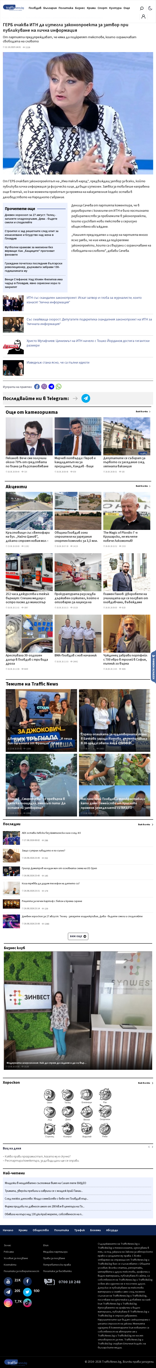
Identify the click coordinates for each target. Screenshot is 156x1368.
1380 (46, 924)
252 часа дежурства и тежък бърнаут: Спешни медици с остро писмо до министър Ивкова (27, 598)
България (50, 8)
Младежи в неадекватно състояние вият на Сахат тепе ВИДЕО (45, 1183)
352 (46, 858)
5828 (123, 607)
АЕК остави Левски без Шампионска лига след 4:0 (51, 833)
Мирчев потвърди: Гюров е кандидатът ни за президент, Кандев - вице (75, 462)
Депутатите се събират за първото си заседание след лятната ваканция (124, 462)
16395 (101, 813)
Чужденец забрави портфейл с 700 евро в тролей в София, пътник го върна (125, 660)
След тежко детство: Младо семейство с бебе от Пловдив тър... (46, 1199)
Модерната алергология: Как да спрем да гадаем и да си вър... (47, 1063)
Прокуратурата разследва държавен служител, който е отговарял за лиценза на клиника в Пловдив (77, 598)
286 (46, 840)
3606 (123, 669)
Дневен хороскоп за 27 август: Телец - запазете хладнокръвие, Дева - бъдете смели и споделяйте (82, 916)
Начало (8, 1230)
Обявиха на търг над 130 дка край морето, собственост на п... (44, 1214)
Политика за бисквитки (57, 1271)
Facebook (37, 386)
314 (25, 471)
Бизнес (80, 8)
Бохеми (95, 1230)
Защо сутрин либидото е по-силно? (43, 851)
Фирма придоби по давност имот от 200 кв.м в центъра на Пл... (44, 1207)
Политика (66, 8)
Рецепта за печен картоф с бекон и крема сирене (52, 901)
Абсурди (112, 1230)
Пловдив (35, 8)
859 (74, 471)
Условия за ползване (16, 1258)
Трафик (79, 1230)
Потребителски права (57, 1265)
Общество (41, 1230)
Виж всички (142, 411)
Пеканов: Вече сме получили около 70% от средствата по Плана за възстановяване (27, 462)
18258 (26, 1066)
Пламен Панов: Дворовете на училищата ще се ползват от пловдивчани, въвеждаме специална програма (125, 598)
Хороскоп (11, 1082)
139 (46, 908)
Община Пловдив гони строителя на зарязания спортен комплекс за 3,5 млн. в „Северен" (76, 537)
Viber (44, 386)
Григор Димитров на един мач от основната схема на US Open (59, 868)
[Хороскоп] (78, 1137)
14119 (75, 546)
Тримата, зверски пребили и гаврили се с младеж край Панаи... (44, 1191)
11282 (26, 546)
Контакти (10, 1265)
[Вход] (143, 18)
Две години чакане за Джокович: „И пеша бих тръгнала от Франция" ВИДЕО (40, 740)
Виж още (76, 936)
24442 (75, 661)
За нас (7, 1245)
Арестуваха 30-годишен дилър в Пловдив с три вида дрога (27, 660)
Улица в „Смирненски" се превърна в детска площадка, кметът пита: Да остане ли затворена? (36, 803)
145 (46, 875)
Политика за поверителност (21, 1271)
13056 (28, 748)
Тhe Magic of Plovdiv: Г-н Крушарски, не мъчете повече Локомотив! (120, 537)
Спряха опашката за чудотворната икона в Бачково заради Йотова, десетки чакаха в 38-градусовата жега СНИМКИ (114, 739)
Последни (11, 824)
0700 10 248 (70, 1282)
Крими (91, 8)
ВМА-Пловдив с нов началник (76, 656)
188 (123, 471)
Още (126, 8)
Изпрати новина (153, 666)
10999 (28, 813)
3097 (26, 607)
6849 (26, 669)
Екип (46, 1245)
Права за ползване (54, 1258)
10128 (75, 607)
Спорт (102, 8)
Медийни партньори (55, 1252)
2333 (123, 546)
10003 (101, 748)
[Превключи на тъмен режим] (150, 8)
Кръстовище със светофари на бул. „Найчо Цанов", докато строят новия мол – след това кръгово (28, 537)
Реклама (9, 1252)
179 (46, 891)
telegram (51, 386)
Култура (115, 8)
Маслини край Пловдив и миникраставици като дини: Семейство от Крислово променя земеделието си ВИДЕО (113, 803)
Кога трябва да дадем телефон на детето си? (51, 883)
